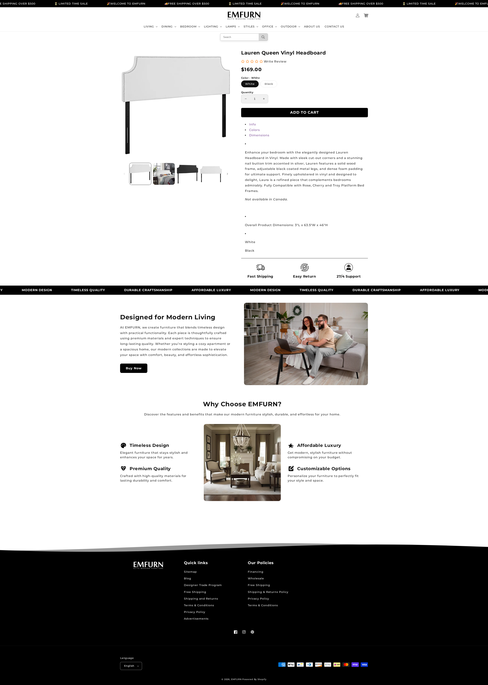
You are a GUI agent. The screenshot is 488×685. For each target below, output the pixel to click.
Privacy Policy (194, 612)
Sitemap (190, 571)
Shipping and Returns (201, 598)
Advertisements (196, 618)
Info (252, 124)
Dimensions (259, 135)
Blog (187, 578)
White (250, 84)
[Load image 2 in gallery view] (164, 174)
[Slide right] (227, 174)
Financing (255, 571)
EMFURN (236, 679)
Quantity (247, 92)
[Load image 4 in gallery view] (211, 174)
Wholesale (256, 578)
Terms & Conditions (199, 605)
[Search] (263, 37)
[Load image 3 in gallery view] (187, 174)
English (129, 665)
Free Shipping (195, 592)
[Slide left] (124, 174)
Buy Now (134, 368)
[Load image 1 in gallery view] (140, 174)
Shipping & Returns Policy (268, 592)
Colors (254, 130)
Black (271, 84)
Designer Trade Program (203, 585)
